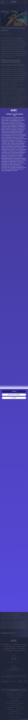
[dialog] (14, 360)
